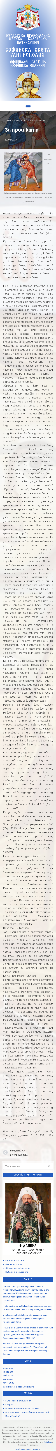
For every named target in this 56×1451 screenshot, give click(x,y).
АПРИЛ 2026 (9, 1379)
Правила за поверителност (28, 1449)
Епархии (9, 1404)
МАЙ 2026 (8, 1375)
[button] (28, 106)
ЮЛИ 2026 (8, 1368)
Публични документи (16, 1272)
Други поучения (21, 120)
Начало (8, 120)
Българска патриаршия (18, 1400)
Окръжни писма (13, 1264)
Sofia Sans (48, 1442)
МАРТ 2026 (8, 1383)
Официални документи (17, 1268)
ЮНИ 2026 (8, 1372)
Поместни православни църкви (22, 1408)
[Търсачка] (49, 1166)
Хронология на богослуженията (18, 1387)
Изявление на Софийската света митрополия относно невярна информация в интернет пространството (25, 1318)
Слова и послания (14, 1260)
